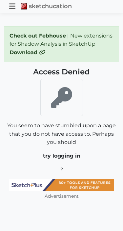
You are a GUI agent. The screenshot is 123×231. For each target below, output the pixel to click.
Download (24, 52)
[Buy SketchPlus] (61, 185)
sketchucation (50, 6)
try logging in (61, 156)
